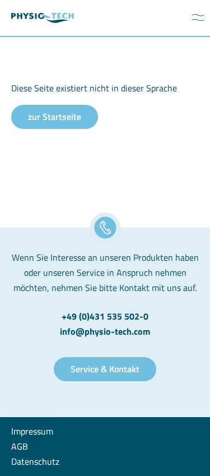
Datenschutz (35, 461)
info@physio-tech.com (105, 331)
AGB (19, 446)
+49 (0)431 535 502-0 (105, 316)
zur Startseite (54, 116)
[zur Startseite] (42, 18)
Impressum (32, 431)
